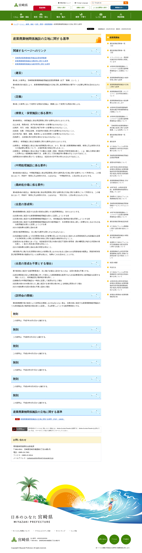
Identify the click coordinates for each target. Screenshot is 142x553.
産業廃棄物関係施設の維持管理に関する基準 (32, 64)
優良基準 (113, 141)
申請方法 (113, 267)
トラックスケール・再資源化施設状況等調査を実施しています (119, 60)
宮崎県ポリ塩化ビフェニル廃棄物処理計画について (119, 197)
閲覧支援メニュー (65, 3)
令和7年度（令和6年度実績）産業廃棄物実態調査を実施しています (119, 190)
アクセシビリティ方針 (43, 531)
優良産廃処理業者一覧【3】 (117, 51)
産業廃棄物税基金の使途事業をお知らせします (119, 101)
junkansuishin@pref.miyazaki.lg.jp (40, 458)
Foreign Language (82, 3)
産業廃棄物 (48, 24)
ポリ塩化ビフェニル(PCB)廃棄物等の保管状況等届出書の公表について (119, 149)
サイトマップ (60, 531)
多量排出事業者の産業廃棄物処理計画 (119, 296)
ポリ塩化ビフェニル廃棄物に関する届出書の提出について (119, 228)
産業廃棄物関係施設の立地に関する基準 (119, 85)
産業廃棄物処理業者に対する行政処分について (119, 181)
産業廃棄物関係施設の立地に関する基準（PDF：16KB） (42, 419)
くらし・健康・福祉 (27, 24)
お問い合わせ (103, 539)
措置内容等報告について (118, 162)
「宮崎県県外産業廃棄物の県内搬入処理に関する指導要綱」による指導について (119, 128)
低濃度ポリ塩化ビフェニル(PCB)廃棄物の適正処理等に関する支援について (119, 244)
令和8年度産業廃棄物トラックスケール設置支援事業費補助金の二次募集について (119, 70)
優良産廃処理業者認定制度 (119, 221)
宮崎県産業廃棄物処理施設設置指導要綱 (30, 58)
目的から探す (61, 7)
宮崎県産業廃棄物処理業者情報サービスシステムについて (119, 206)
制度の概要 (114, 262)
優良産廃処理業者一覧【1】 (117, 44)
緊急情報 (42, 7)
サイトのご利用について (21, 531)
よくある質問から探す (100, 7)
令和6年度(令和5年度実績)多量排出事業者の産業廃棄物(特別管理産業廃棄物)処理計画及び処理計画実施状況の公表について (119, 285)
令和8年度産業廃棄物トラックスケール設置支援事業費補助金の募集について (119, 119)
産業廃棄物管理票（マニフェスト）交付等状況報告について (119, 94)
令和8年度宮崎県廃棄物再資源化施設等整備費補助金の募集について (119, 110)
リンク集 (74, 531)
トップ (15, 24)
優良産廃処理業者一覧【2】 (117, 136)
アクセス (114, 539)
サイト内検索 (92, 3)
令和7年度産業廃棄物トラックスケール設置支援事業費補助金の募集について (119, 215)
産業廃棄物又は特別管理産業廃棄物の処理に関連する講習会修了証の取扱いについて (119, 255)
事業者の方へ (119, 7)
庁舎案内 (126, 539)
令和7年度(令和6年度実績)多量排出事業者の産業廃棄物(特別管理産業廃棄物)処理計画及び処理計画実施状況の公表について (119, 171)
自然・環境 (39, 24)
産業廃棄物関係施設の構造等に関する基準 (31, 61)
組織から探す (81, 7)
